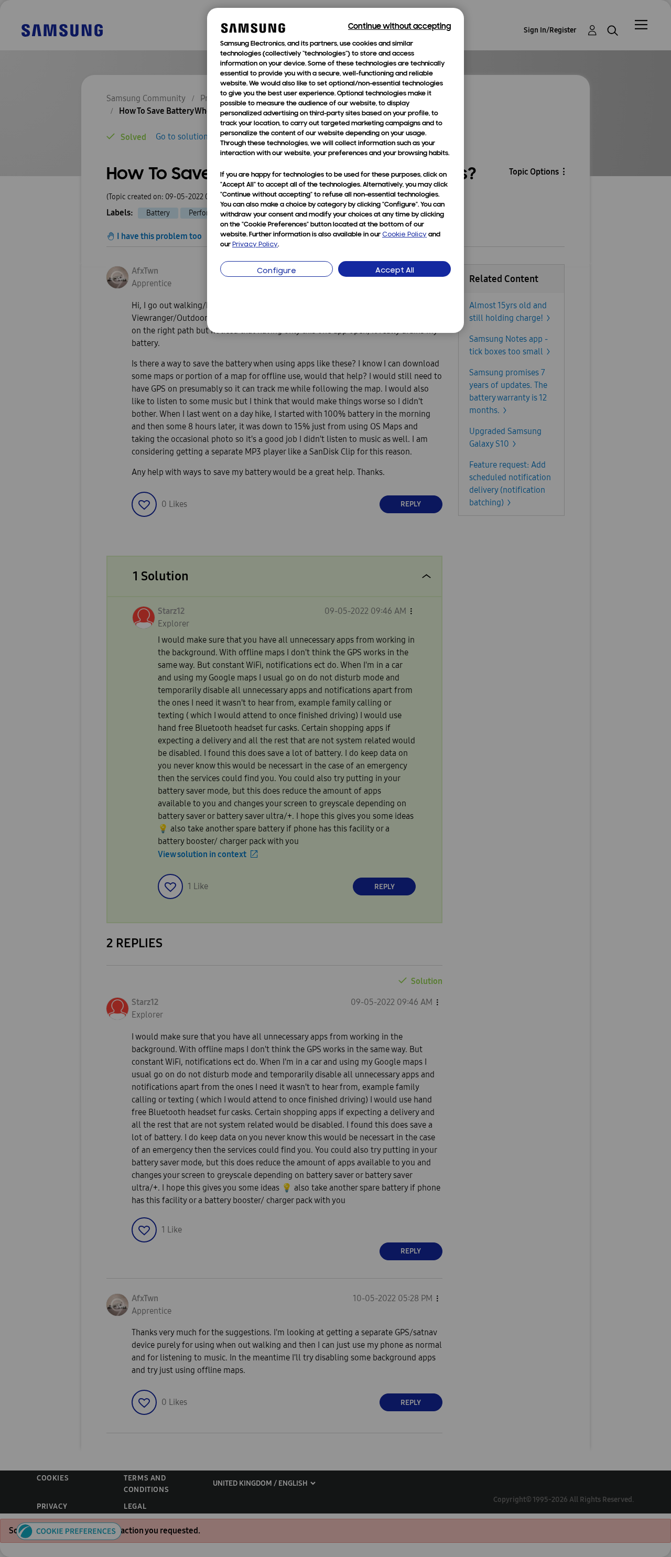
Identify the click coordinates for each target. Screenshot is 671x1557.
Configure (276, 271)
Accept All (394, 271)
